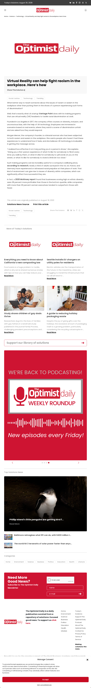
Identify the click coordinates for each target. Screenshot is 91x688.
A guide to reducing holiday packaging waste (62, 315)
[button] (87, 659)
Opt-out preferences (44, 685)
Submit (80, 594)
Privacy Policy (80, 634)
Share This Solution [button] (15, 90)
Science (12, 16)
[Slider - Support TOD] (46, 462)
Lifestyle (81, 562)
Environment (19, 562)
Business (40, 562)
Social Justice (14, 98)
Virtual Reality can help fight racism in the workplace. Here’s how (45, 16)
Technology (20, 16)
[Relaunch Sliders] (48, 462)
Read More (9, 276)
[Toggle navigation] (5, 10)
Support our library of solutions (28, 343)
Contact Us (79, 631)
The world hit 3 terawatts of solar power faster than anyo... (43, 543)
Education (61, 562)
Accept (45, 679)
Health (71, 562)
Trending (39, 98)
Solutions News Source (18, 204)
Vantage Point (46, 113)
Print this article (40, 204)
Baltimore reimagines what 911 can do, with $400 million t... (42, 535)
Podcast (78, 622)
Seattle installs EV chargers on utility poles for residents (63, 261)
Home (6, 16)
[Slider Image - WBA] (44, 462)
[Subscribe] (42, 462)
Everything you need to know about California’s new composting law (23, 261)
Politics (51, 562)
